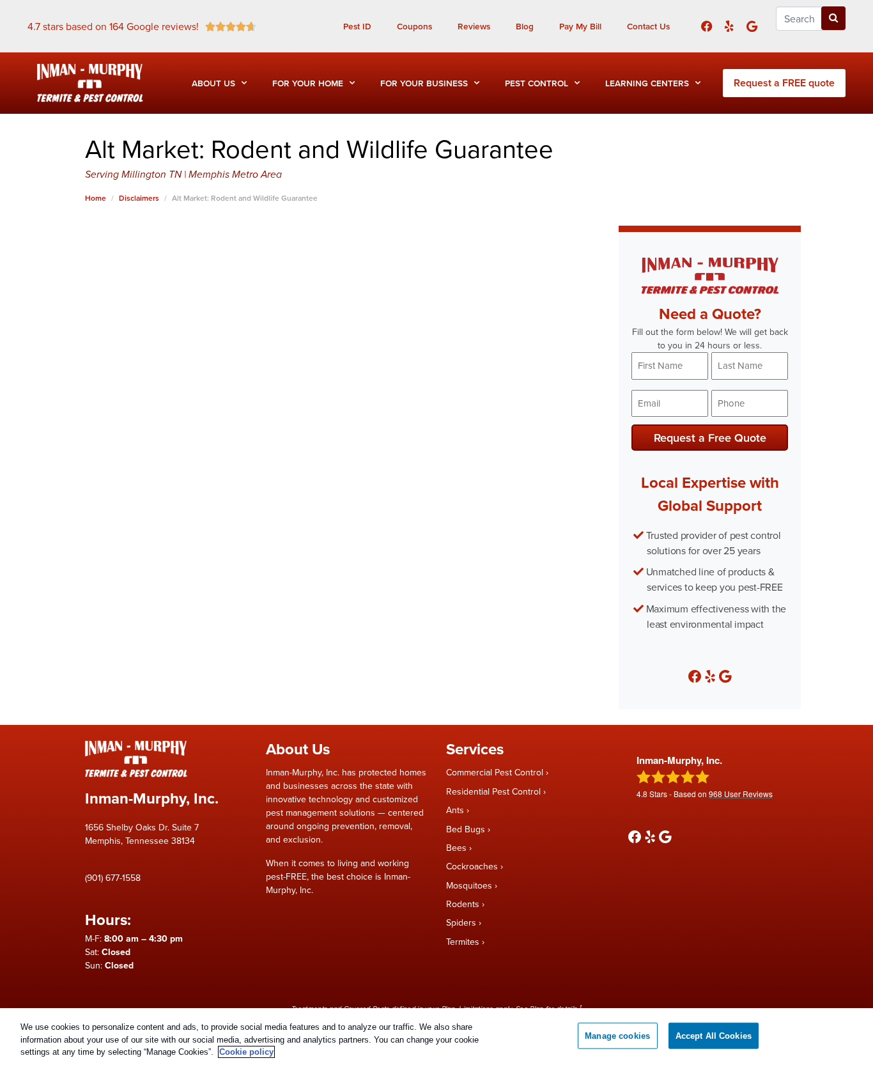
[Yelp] (729, 26)
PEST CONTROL (536, 83)
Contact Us (648, 26)
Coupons (414, 26)
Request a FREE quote (784, 82)
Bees (456, 847)
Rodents (462, 904)
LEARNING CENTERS (647, 83)
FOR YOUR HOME (307, 83)
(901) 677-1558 (113, 877)
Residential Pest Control (493, 791)
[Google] (752, 26)
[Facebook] (707, 26)
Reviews (474, 26)
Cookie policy (246, 1052)
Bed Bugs (465, 829)
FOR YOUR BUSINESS (424, 83)
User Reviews (741, 793)
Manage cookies (617, 1035)
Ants (455, 810)
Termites (462, 941)
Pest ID (357, 26)
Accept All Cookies (714, 1035)
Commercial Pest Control (494, 772)
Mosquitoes (469, 885)
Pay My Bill (580, 26)
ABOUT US (213, 83)
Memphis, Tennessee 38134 (140, 840)
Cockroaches (472, 866)
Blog (525, 26)
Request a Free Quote (710, 438)
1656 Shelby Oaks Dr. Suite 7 (142, 827)
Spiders (461, 922)
